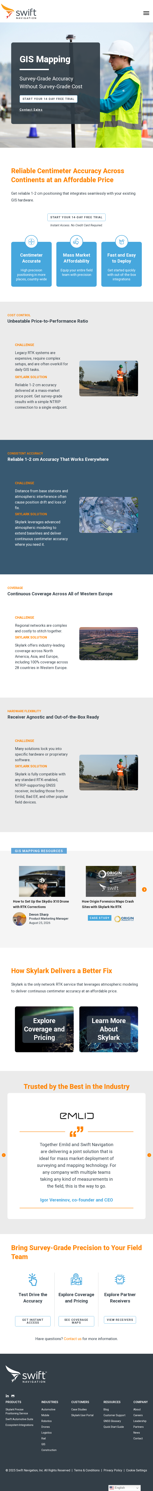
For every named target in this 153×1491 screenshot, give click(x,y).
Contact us (73, 1339)
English (119, 1487)
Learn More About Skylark (109, 1029)
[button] (144, 889)
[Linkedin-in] (7, 1396)
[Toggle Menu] (146, 13)
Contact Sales (31, 109)
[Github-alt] (13, 1396)
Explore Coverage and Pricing (44, 1029)
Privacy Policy (113, 1470)
